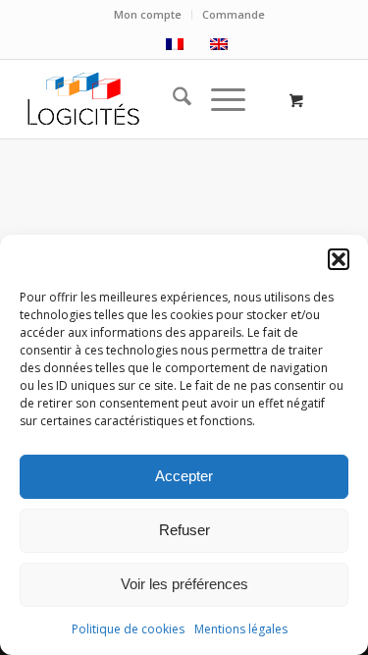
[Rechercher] (172, 99)
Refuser (184, 529)
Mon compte (148, 14)
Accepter (184, 475)
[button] (338, 259)
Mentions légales (241, 629)
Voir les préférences (184, 583)
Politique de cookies (128, 629)
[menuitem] (148, 15)
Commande (233, 14)
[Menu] (218, 99)
